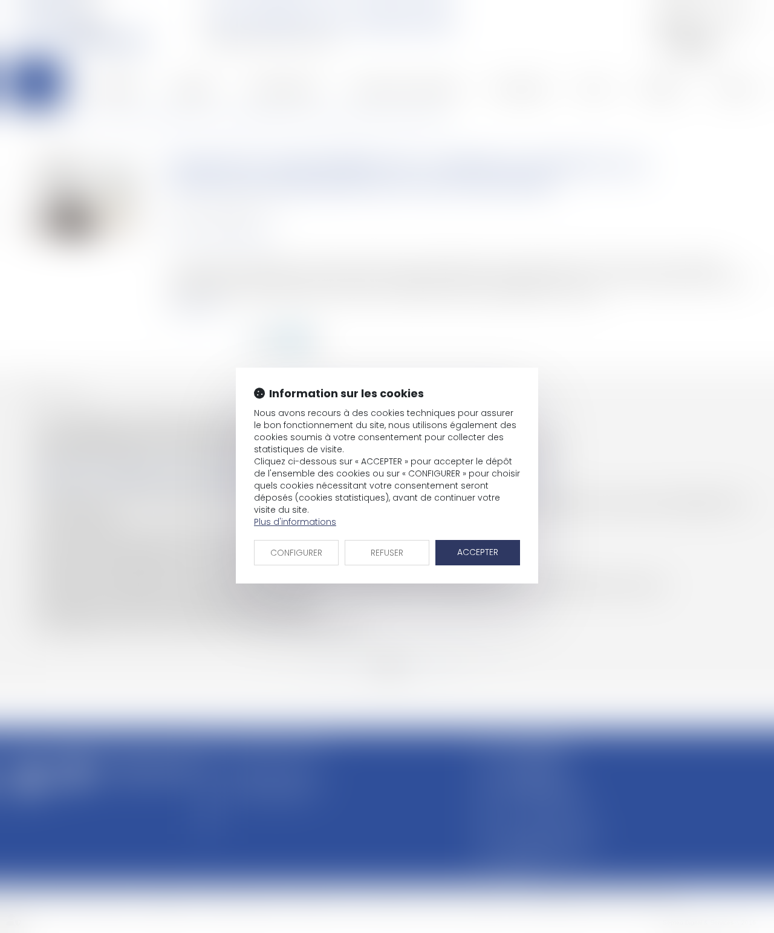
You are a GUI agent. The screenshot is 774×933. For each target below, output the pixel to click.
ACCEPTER (477, 552)
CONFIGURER (296, 553)
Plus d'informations (295, 522)
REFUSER (387, 553)
